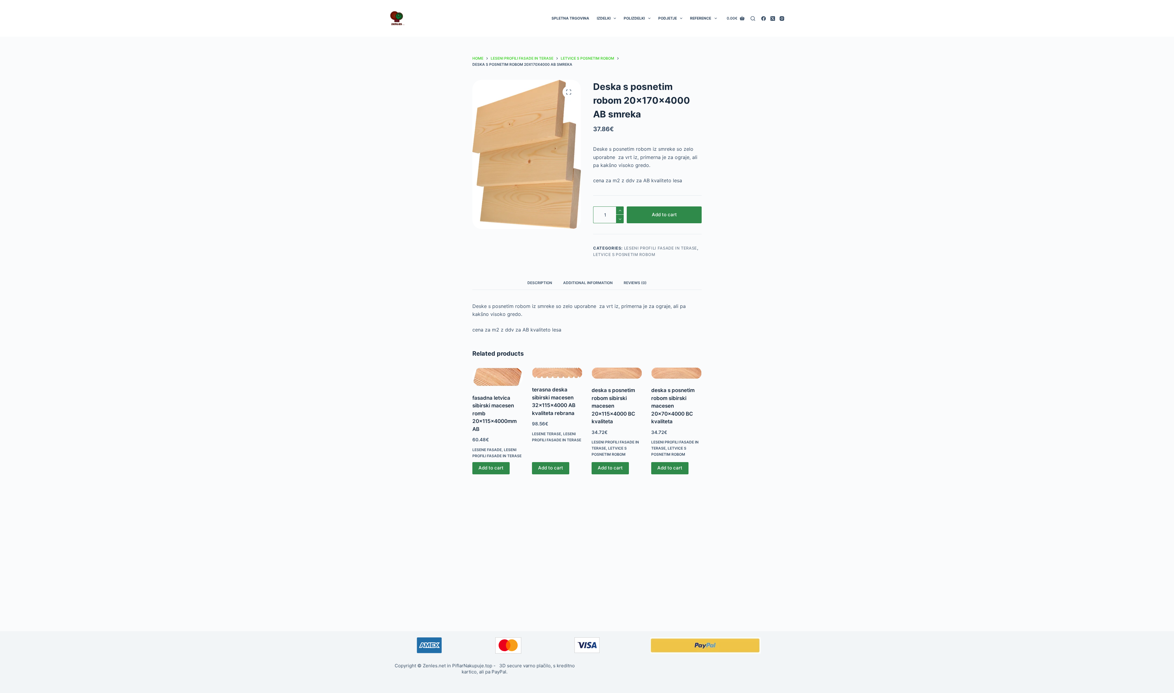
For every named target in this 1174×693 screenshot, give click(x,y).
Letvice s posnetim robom (624, 254)
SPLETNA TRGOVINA (570, 18)
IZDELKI (604, 18)
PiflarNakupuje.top (472, 666)
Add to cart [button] (491, 468)
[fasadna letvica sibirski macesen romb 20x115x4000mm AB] (497, 377)
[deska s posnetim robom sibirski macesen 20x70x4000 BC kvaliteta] (676, 373)
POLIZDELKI (634, 18)
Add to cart (664, 214)
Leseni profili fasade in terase (660, 248)
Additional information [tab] (588, 282)
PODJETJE (667, 18)
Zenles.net (434, 666)
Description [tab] (539, 282)
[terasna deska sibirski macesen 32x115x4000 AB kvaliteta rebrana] (557, 372)
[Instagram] (782, 18)
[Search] (753, 18)
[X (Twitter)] (772, 18)
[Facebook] (763, 18)
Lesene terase (546, 434)
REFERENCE (700, 18)
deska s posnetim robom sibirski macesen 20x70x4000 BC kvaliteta (673, 405)
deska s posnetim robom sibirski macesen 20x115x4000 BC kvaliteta (613, 405)
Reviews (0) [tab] (635, 282)
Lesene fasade (487, 449)
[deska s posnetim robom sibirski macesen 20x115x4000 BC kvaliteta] (617, 373)
